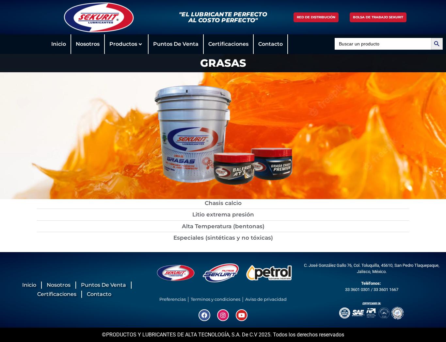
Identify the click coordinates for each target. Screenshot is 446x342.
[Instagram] (223, 315)
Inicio (58, 44)
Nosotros (88, 44)
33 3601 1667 (386, 289)
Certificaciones (228, 44)
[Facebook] (204, 315)
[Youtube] (241, 315)
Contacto (270, 44)
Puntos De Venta (176, 44)
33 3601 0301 (357, 289)
